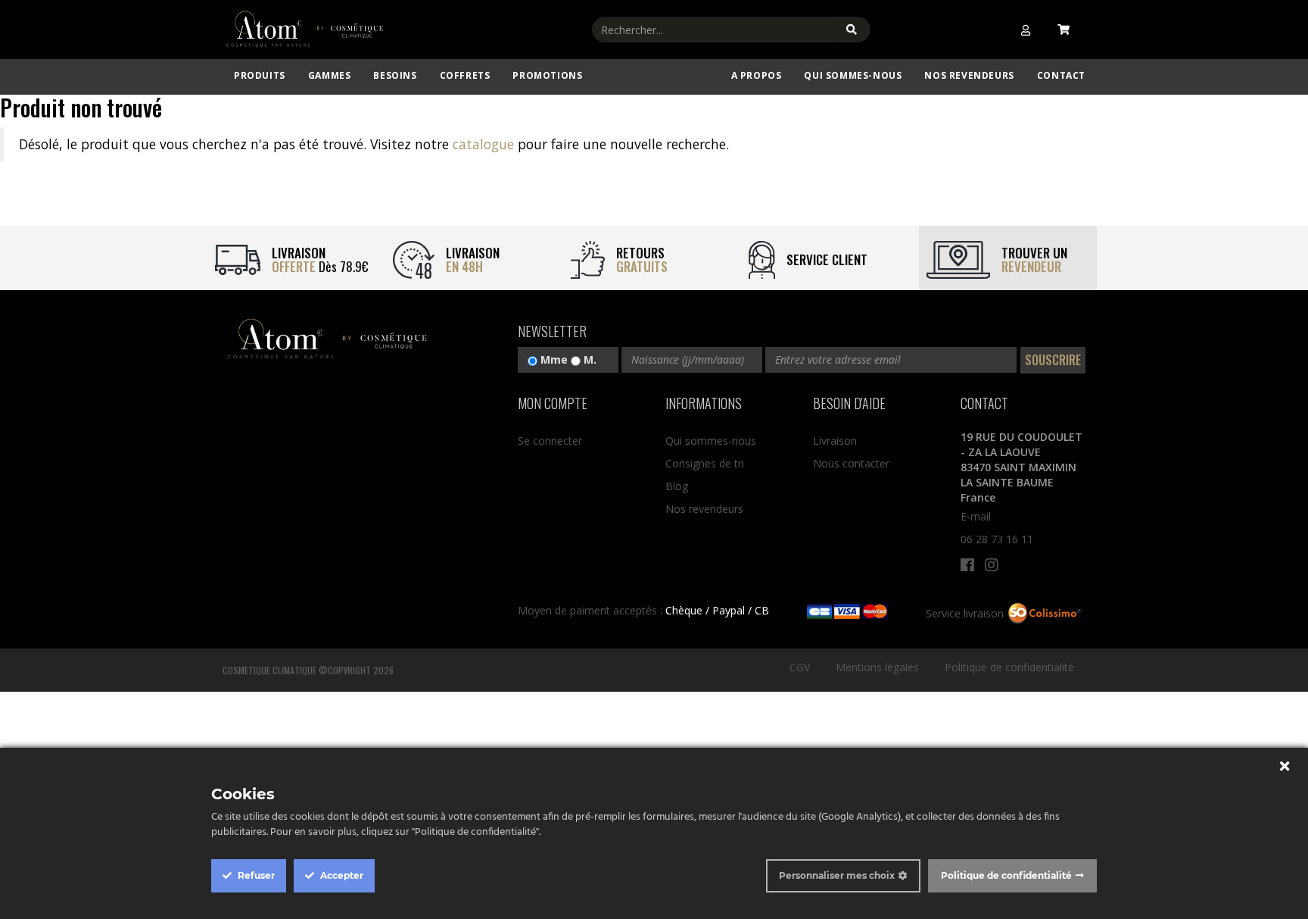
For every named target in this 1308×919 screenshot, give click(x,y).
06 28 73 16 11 (997, 539)
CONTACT (1061, 75)
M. (588, 359)
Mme (552, 359)
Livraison (835, 440)
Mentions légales (877, 667)
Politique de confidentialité (1009, 667)
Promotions (547, 75)
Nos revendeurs (969, 75)
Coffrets (465, 75)
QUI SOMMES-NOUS (853, 75)
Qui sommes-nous (710, 440)
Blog (676, 486)
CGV (799, 667)
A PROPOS (756, 75)
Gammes (329, 75)
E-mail (976, 516)
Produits (259, 75)
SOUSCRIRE (1053, 360)
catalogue (483, 144)
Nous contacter (851, 463)
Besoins (394, 75)
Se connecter (550, 440)
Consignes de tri (704, 463)
